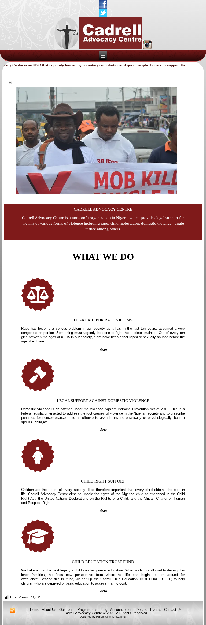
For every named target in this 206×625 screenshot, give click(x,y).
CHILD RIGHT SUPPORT (103, 481)
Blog (103, 610)
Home (34, 610)
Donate (141, 610)
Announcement (121, 610)
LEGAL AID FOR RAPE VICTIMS (103, 320)
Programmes (87, 610)
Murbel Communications (111, 616)
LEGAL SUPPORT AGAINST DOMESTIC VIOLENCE (103, 400)
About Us (49, 610)
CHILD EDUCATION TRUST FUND (103, 562)
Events (155, 610)
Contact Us (173, 610)
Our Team (67, 610)
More (103, 349)
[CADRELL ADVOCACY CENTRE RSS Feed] (12, 610)
